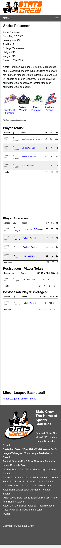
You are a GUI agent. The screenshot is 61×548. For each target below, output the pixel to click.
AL (54, 433)
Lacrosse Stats (11, 485)
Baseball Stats (43, 433)
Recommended (46, 505)
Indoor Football (11, 465)
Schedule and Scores (31, 509)
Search (7, 445)
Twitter (6, 514)
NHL (21, 469)
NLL (29, 485)
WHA (28, 469)
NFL (21, 461)
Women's (45, 477)
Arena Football (46, 461)
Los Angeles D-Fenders (32, 139)
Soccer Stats (9, 477)
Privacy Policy (10, 509)
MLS (35, 477)
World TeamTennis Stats (36, 497)
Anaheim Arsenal (49, 108)
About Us (8, 505)
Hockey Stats (10, 469)
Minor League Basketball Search (20, 398)
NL (37, 437)
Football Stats (10, 461)
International (24, 477)
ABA (31, 449)
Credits (32, 505)
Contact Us (20, 505)
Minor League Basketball (37, 453)
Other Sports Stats (12, 497)
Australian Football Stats (16, 489)
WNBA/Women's (44, 449)
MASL (33, 481)
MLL (22, 485)
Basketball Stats (11, 449)
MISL (41, 481)
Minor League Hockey (44, 469)
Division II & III (20, 481)
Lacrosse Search (42, 485)
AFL (34, 461)
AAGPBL (45, 437)
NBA (24, 449)
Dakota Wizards (23, 108)
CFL (28, 461)
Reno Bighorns (36, 108)
